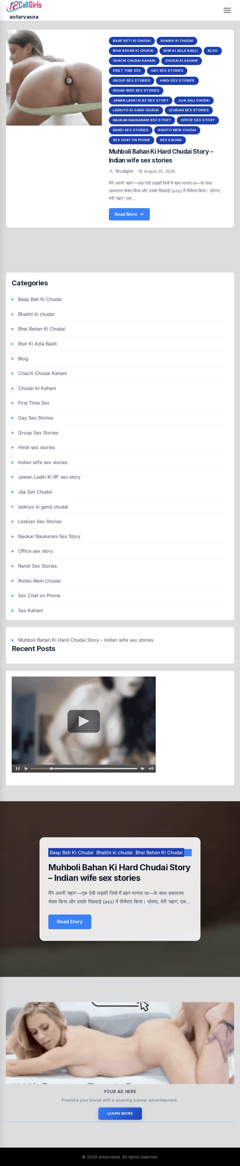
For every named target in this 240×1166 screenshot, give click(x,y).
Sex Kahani (171, 140)
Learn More (120, 1113)
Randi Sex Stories (131, 130)
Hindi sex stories (177, 80)
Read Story (70, 921)
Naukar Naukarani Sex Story (142, 120)
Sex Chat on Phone (131, 140)
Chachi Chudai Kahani (134, 61)
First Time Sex (127, 71)
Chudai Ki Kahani (181, 61)
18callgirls (124, 171)
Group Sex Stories (131, 80)
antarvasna (23, 17)
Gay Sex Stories (167, 71)
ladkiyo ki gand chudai (136, 110)
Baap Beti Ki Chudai (132, 41)
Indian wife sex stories (136, 90)
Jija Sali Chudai (194, 100)
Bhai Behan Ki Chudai (133, 51)
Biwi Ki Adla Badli (181, 51)
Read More (126, 214)
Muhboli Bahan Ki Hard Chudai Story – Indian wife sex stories (85, 640)
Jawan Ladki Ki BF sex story (141, 100)
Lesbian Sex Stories (189, 110)
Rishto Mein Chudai (177, 130)
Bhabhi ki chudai (177, 41)
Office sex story (198, 120)
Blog (213, 51)
